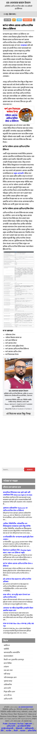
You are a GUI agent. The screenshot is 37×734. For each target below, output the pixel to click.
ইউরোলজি (19, 728)
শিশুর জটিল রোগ (9, 691)
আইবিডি (6, 649)
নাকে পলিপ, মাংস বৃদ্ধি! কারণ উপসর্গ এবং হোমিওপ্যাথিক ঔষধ (16, 596)
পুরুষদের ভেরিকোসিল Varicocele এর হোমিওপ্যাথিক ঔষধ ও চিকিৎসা (15, 509)
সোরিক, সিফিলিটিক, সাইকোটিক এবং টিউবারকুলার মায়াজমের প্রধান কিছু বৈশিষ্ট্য (17, 525)
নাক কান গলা (8, 670)
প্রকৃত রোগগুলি (19, 173)
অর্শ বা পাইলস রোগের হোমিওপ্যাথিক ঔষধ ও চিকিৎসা (18, 565)
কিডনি (16, 730)
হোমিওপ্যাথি (8, 699)
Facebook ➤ (21, 409)
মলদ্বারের (24, 45)
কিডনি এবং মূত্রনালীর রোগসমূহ (14, 659)
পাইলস (19, 20)
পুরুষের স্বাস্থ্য (8, 681)
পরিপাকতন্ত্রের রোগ (10, 677)
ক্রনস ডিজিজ (8, 663)
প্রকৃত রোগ (28, 723)
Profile (5, 724)
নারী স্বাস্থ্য (7, 674)
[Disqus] (18, 442)
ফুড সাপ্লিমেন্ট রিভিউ (24, 726)
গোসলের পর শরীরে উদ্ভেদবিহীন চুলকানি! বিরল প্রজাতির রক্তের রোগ (18, 609)
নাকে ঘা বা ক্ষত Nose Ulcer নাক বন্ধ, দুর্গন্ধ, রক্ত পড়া (18, 625)
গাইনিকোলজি (29, 728)
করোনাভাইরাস (8, 656)
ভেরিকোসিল (8, 684)
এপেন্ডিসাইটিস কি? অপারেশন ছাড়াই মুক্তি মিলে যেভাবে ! (18, 538)
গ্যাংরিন (8, 730)
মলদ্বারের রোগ (27, 20)
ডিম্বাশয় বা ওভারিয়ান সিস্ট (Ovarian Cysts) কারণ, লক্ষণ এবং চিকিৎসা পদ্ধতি (17, 551)
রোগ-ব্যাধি (7, 688)
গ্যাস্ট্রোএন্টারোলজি (7, 728)
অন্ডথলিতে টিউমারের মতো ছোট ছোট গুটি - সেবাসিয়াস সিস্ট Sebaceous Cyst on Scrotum (17, 493)
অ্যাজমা (22, 730)
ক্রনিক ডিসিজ (32, 730)
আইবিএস (7, 645)
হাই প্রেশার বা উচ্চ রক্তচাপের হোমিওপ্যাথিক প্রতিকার (17, 580)
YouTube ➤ (28, 409)
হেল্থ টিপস (8, 695)
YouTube (20, 724)
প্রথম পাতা (7, 20)
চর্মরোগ (6, 667)
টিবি (2, 730)
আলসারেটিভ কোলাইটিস (12, 652)
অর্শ (14, 20)
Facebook (12, 724)
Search (29, 469)
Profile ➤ (14, 409)
